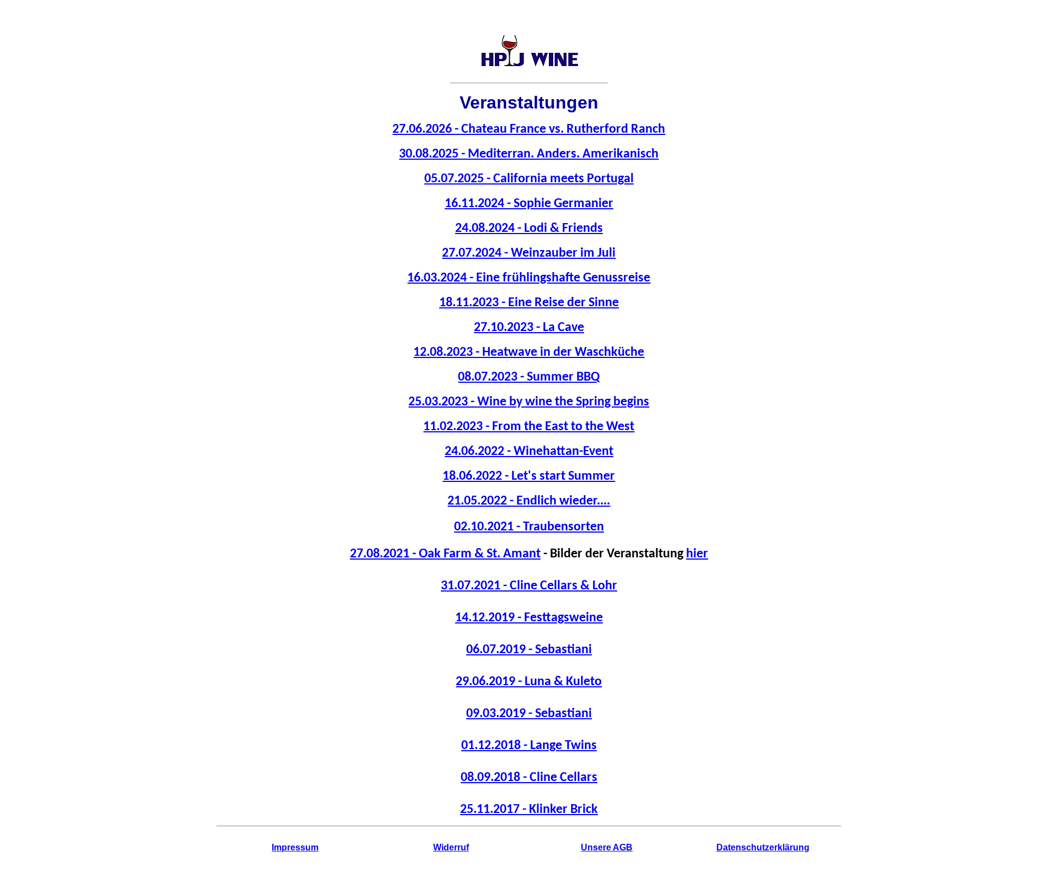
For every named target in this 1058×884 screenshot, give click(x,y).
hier (697, 554)
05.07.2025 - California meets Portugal (529, 179)
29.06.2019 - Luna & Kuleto (529, 681)
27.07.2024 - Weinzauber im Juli (529, 253)
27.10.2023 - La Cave (529, 327)
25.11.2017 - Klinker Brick (529, 809)
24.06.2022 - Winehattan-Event (529, 451)
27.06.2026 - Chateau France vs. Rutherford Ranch (528, 129)
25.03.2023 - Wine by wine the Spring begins (528, 402)
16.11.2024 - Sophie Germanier (529, 203)
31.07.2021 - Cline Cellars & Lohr (529, 586)
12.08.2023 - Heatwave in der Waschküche (528, 352)
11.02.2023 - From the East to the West (528, 426)
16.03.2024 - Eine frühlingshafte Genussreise (528, 278)
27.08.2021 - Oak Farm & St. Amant (445, 554)
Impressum (295, 847)
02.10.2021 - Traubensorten (529, 527)
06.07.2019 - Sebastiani (529, 650)
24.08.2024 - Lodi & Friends (529, 228)
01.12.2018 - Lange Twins (529, 745)
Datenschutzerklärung (762, 847)
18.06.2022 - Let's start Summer (528, 476)
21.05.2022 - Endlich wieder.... (528, 501)
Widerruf (451, 847)
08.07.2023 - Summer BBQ (529, 377)
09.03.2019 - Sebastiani (529, 713)
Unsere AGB (607, 847)
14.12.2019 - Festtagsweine (529, 618)
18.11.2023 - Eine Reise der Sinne (529, 303)
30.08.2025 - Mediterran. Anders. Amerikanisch (528, 154)
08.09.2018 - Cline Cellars (529, 777)
